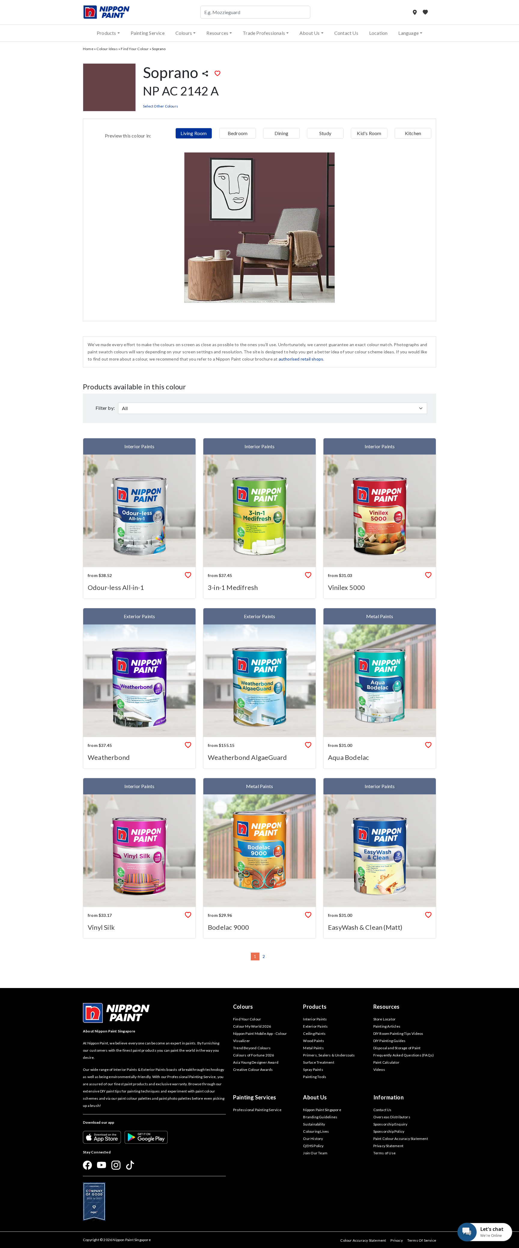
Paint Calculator (386, 1062)
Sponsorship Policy (389, 1131)
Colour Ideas (106, 49)
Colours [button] (183, 33)
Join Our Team (315, 1153)
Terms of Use (384, 1153)
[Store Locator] (415, 12)
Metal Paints (313, 1048)
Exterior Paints (315, 1026)
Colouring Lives (316, 1131)
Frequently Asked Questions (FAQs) (403, 1055)
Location (378, 33)
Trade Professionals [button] (264, 33)
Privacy (396, 1240)
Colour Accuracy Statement (363, 1240)
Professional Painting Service (257, 1109)
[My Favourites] (425, 12)
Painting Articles (386, 1026)
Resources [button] (217, 33)
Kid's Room (369, 133)
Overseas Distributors (391, 1117)
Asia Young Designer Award (255, 1062)
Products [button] (106, 33)
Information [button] (388, 1097)
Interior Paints (315, 1019)
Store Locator (384, 1019)
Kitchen (413, 133)
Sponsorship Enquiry (390, 1124)
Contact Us (346, 33)
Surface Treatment (318, 1062)
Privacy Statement (388, 1146)
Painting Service (148, 33)
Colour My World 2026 (252, 1026)
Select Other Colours (160, 106)
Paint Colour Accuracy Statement (400, 1138)
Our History (313, 1138)
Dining (281, 133)
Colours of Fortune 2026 (253, 1055)
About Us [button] (309, 33)
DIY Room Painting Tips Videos (398, 1033)
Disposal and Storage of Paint (397, 1048)
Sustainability (314, 1124)
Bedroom (237, 133)
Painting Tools (314, 1076)
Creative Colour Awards (253, 1069)
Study (325, 133)
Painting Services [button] (254, 1097)
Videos (379, 1069)
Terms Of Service (421, 1240)
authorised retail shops (301, 358)
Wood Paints (313, 1040)
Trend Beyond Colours (252, 1048)
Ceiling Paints (314, 1033)
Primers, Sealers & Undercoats (329, 1055)
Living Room (194, 133)
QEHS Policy (313, 1146)
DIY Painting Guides (389, 1040)
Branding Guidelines (320, 1117)
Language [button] (408, 33)
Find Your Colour (135, 49)
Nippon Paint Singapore (322, 1109)
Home (88, 49)
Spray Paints (313, 1069)
